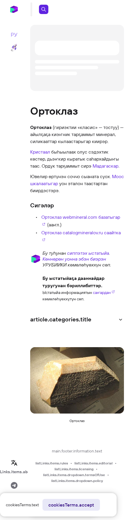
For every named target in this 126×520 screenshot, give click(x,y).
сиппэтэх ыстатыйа (88, 253)
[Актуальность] (35, 288)
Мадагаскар (105, 166)
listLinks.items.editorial (93, 463)
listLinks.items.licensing (74, 469)
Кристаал (40, 152)
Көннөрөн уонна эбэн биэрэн (74, 259)
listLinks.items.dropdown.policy (77, 480)
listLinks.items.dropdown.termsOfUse (74, 475)
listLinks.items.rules (51, 463)
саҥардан (102, 292)
